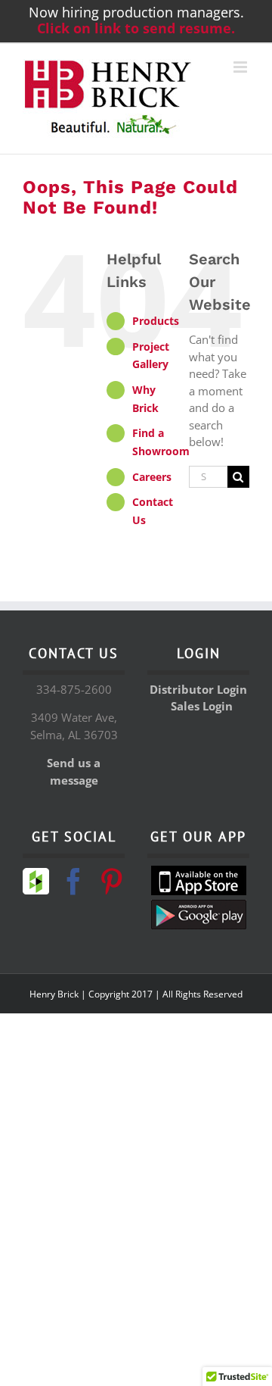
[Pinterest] (111, 881)
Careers (152, 477)
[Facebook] (73, 881)
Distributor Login (198, 689)
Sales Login (202, 705)
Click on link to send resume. (136, 28)
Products (155, 321)
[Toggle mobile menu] (241, 67)
